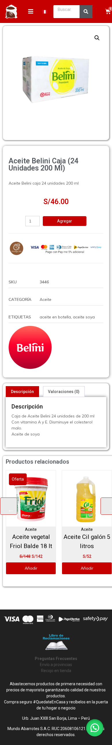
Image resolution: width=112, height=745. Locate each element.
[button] (97, 38)
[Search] (86, 11)
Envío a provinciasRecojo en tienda (56, 664)
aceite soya (84, 317)
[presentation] (8, 506)
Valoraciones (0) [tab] (64, 391)
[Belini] (30, 347)
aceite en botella (55, 317)
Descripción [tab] (22, 391)
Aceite (45, 299)
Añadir (66, 568)
